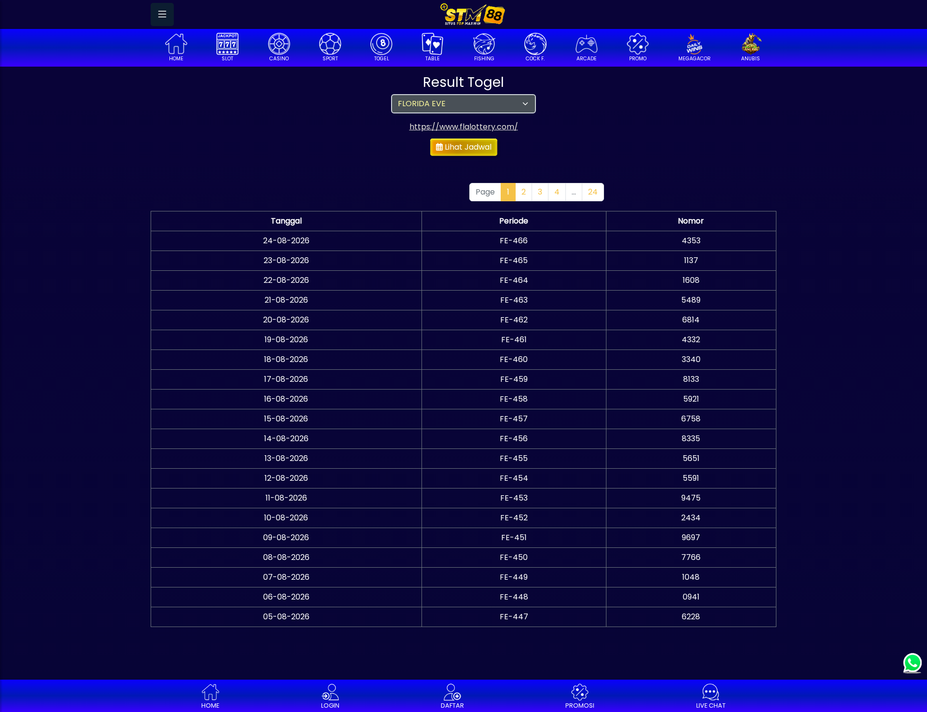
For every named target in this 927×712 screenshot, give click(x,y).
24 (593, 191)
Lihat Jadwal (467, 147)
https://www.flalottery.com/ (463, 126)
